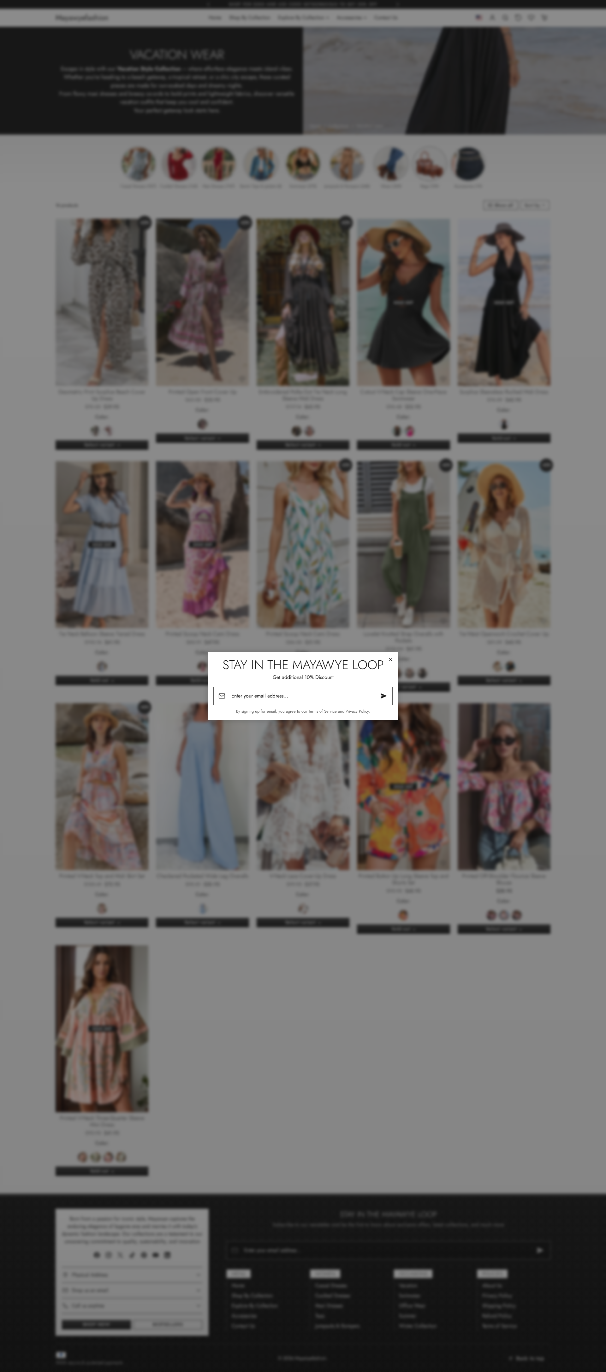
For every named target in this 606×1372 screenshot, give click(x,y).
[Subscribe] (383, 696)
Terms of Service (322, 711)
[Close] (390, 659)
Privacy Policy (357, 711)
